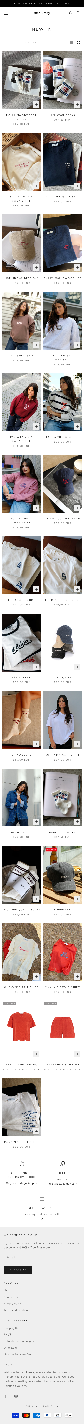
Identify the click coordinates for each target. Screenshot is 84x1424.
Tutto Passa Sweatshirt (62, 357)
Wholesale (10, 1347)
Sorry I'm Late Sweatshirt (21, 198)
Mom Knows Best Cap (21, 278)
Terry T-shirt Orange (21, 1064)
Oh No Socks (21, 754)
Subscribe (18, 1270)
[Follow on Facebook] (6, 1396)
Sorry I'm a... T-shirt (63, 754)
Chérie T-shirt (21, 677)
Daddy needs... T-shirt (62, 196)
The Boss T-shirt (21, 599)
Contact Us (11, 1297)
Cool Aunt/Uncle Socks (21, 909)
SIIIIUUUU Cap (62, 909)
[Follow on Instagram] (16, 1396)
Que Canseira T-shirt (21, 987)
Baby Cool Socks (62, 832)
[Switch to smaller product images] (78, 42)
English (49, 1406)
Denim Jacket (21, 832)
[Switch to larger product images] (71, 42)
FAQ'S (7, 1334)
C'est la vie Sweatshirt (62, 436)
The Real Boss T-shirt (62, 599)
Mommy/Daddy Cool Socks (21, 117)
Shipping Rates (13, 1328)
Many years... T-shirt (21, 1141)
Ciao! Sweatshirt (21, 355)
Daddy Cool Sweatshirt (62, 278)
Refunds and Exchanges (19, 1341)
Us (5, 1290)
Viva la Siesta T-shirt (62, 987)
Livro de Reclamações (17, 1354)
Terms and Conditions (17, 1310)
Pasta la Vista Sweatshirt (21, 438)
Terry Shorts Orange (62, 1064)
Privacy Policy (12, 1303)
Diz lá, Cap (62, 677)
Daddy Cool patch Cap (62, 518)
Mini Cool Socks (62, 115)
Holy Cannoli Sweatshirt (21, 520)
